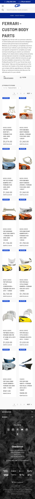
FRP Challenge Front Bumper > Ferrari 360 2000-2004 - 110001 (9, 385)
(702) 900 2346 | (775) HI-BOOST (18, 460)
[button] (9, 77)
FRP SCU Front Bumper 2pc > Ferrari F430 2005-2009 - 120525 (8, 185)
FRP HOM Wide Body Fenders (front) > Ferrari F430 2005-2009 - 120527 (26, 185)
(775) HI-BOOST (25, 2)
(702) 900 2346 (11, 2)
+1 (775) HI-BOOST (19, 492)
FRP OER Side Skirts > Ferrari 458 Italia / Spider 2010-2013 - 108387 (26, 386)
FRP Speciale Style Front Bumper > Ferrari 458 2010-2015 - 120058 (26, 286)
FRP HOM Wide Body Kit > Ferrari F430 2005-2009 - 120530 (7, 134)
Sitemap (17, 486)
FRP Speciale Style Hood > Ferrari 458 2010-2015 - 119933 (26, 336)
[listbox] (14, 87)
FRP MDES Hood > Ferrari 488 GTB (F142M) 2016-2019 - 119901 (9, 336)
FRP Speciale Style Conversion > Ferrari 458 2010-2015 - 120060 (9, 286)
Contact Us (20, 494)
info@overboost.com (9, 490)
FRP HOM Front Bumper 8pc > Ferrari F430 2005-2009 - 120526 (25, 236)
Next (28, 93)
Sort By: (5, 88)
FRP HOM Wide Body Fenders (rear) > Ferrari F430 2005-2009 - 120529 (25, 134)
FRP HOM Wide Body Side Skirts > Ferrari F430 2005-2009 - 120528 (9, 236)
